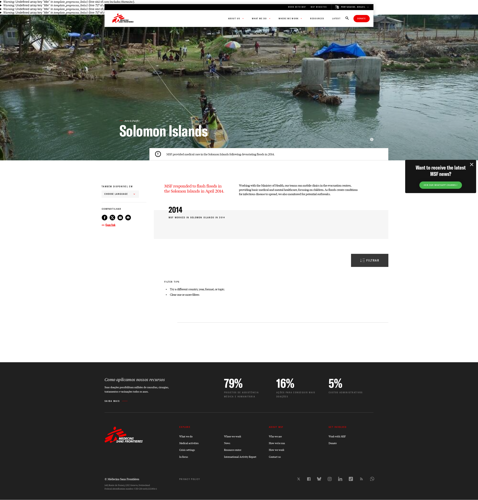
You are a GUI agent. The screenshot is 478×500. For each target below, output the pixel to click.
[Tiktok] (351, 479)
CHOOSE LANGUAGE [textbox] (116, 194)
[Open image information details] (371, 139)
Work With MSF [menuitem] (297, 7)
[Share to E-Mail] (120, 217)
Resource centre (232, 450)
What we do (186, 436)
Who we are (275, 436)
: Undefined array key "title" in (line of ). (69, 2)
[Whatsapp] (372, 479)
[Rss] (361, 479)
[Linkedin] (340, 479)
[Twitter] (299, 479)
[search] (347, 18)
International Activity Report (240, 457)
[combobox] (120, 194)
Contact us (275, 457)
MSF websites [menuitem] (319, 7)
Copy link (110, 225)
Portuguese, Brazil (353, 7)
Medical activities (189, 443)
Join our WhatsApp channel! (441, 185)
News (227, 443)
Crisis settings (187, 450)
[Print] (128, 217)
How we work (276, 450)
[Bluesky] (319, 479)
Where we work (232, 436)
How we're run (277, 443)
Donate (361, 18)
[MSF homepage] (123, 18)
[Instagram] (330, 479)
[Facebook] (309, 479)
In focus (183, 457)
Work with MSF (337, 436)
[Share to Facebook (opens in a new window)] (104, 217)
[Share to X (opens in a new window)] (112, 217)
